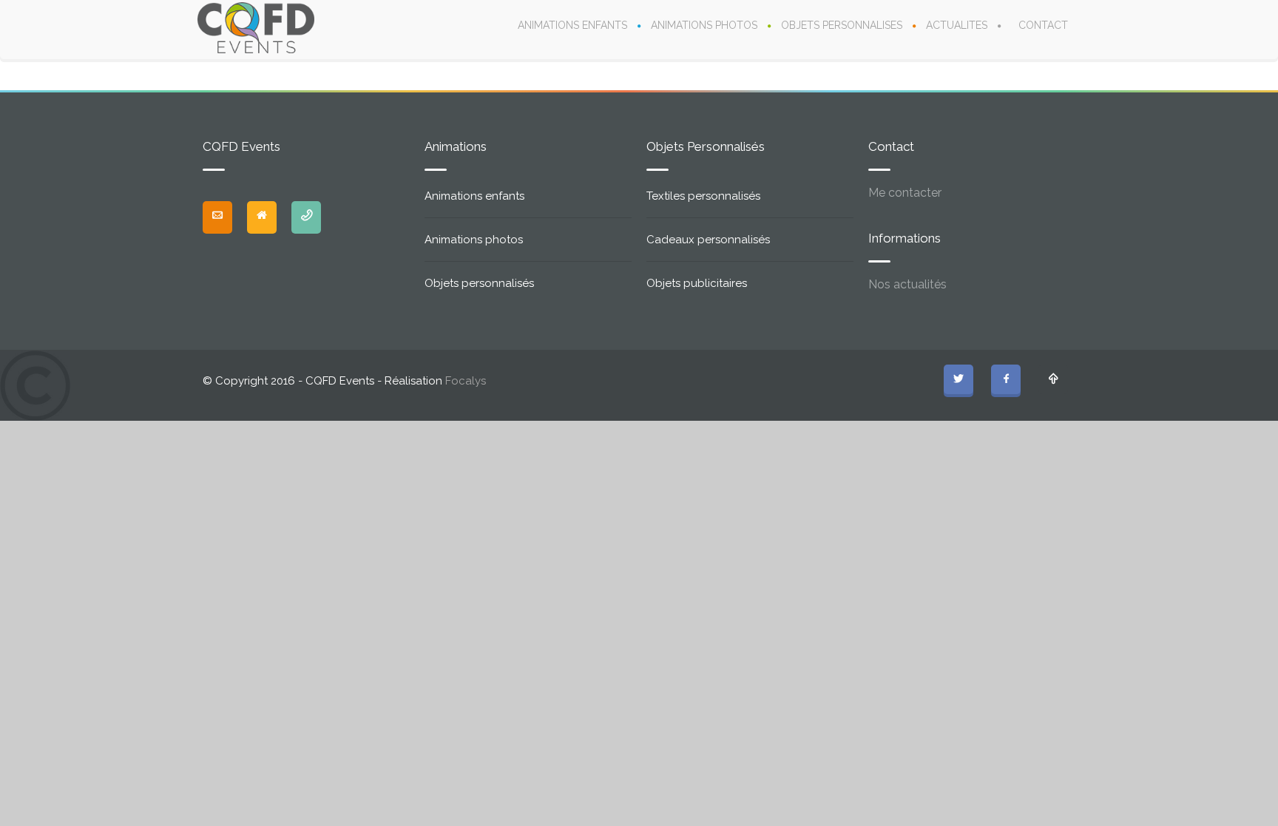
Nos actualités (907, 284)
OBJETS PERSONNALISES (841, 25)
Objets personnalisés (479, 283)
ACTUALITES (956, 25)
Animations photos (474, 239)
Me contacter (904, 193)
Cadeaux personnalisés (708, 239)
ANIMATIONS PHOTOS (704, 25)
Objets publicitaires (696, 283)
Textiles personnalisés (703, 196)
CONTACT (1043, 25)
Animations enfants (474, 196)
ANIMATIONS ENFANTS (572, 25)
